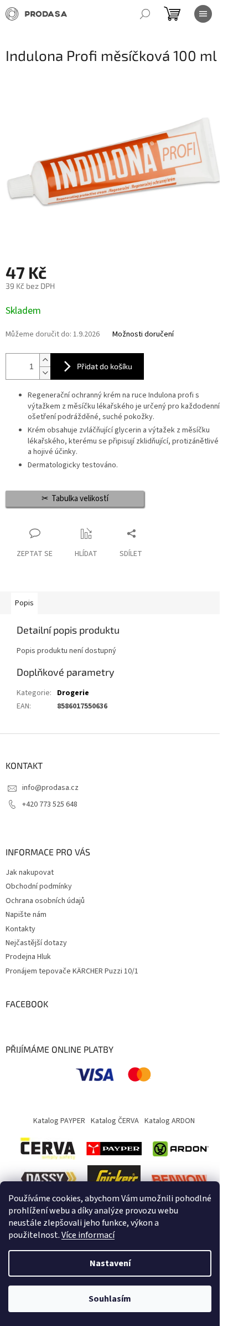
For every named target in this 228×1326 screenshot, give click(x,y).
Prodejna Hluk (28, 956)
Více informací (88, 1235)
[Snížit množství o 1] (44, 372)
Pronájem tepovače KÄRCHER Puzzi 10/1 (72, 971)
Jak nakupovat (30, 872)
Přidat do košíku (104, 366)
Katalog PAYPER (59, 1120)
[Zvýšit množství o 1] (44, 360)
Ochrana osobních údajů (45, 900)
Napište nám (26, 914)
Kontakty (20, 929)
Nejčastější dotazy (36, 942)
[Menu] (203, 14)
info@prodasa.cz (50, 787)
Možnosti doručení (143, 334)
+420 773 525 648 (49, 804)
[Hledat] (145, 14)
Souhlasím (110, 1299)
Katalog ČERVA (115, 1120)
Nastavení (110, 1263)
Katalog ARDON (169, 1120)
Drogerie (73, 692)
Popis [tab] (24, 603)
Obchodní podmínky (39, 886)
